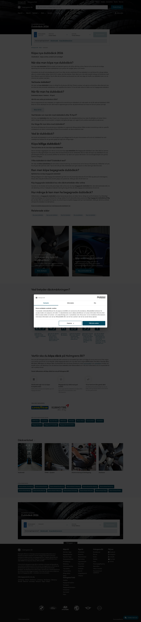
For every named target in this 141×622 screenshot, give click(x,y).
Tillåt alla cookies (94, 323)
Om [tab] (95, 303)
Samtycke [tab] (46, 303)
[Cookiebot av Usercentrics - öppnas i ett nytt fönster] (98, 297)
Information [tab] (70, 303)
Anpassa (69, 323)
